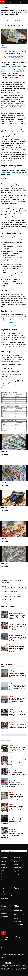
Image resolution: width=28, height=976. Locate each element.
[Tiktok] (23, 937)
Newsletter (17, 921)
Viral (2, 880)
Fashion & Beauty (6, 895)
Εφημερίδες (19, 915)
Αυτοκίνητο (5, 898)
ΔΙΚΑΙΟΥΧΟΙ (11, 594)
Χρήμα (16, 864)
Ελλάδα (3, 861)
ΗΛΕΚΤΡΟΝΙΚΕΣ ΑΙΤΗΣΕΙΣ (8, 596)
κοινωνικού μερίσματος (16, 115)
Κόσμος (3, 864)
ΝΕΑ (24, 594)
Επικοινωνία (21, 954)
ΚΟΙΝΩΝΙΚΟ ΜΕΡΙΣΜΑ (15, 591)
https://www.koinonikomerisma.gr (12, 66)
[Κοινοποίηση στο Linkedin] (19, 25)
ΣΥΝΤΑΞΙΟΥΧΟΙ (10, 599)
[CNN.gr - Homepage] (2, 2)
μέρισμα (5, 184)
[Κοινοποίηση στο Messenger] (11, 25)
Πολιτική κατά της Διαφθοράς (8, 954)
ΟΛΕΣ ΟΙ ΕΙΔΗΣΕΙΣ (14, 735)
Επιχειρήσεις (18, 868)
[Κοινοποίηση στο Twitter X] (8, 25)
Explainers (4, 916)
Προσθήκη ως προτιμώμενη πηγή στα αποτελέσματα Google (15, 57)
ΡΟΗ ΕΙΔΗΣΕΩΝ (6, 665)
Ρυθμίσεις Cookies (5, 951)
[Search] (25, 851)
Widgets (16, 918)
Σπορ (3, 871)
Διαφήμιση (3, 957)
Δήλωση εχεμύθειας (17, 951)
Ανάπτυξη (17, 861)
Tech (2, 874)
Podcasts (18, 910)
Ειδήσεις (8, 2)
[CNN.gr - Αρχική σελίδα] (3, 933)
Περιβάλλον (5, 877)
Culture (3, 892)
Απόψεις (4, 913)
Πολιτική (14, 2)
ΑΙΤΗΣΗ (4, 594)
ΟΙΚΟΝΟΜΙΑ (4, 7)
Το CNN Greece (19, 924)
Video (16, 906)
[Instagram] (2, 939)
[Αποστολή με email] (25, 25)
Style (3, 888)
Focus (3, 906)
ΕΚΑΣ (3, 599)
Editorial (3, 910)
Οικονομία (19, 2)
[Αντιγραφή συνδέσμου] (22, 25)
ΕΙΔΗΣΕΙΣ (18, 594)
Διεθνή (16, 874)
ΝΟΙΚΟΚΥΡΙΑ (20, 596)
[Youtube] (6, 939)
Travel (16, 888)
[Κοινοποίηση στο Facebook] (5, 25)
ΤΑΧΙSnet (12, 323)
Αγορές (16, 871)
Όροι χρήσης (4, 947)
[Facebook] (16, 937)
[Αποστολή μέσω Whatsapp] (17, 25)
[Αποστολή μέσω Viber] (14, 25)
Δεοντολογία (12, 947)
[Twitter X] (19, 937)
